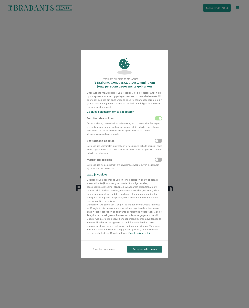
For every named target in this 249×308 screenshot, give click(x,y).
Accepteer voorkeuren (104, 249)
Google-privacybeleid (139, 233)
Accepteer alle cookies (145, 249)
